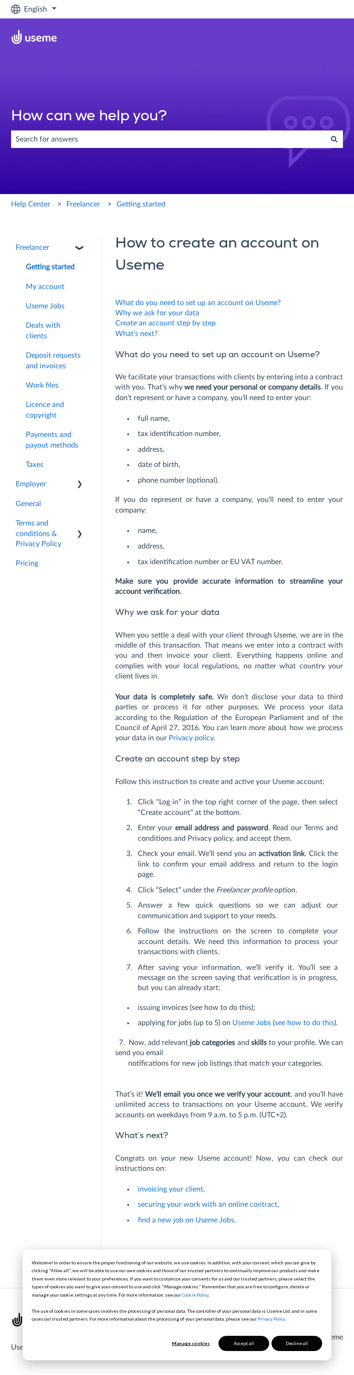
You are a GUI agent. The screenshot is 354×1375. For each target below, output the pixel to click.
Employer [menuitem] (31, 484)
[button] (79, 248)
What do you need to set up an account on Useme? (198, 303)
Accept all (244, 1343)
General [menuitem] (28, 504)
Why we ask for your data (157, 313)
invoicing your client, (171, 1189)
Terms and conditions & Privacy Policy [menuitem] (38, 533)
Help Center (30, 204)
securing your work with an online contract (207, 1204)
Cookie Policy (195, 1295)
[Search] (334, 139)
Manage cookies (191, 1343)
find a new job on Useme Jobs (186, 1220)
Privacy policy (191, 738)
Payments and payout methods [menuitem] (52, 439)
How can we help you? (89, 116)
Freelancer (83, 204)
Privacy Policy (271, 1319)
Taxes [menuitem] (34, 464)
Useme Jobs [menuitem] (45, 306)
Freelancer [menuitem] (32, 247)
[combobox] (168, 139)
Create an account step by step (165, 323)
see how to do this (304, 1023)
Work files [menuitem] (42, 385)
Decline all (297, 1343)
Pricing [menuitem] (27, 563)
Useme (22, 1347)
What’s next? (136, 333)
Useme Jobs (251, 1023)
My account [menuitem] (45, 286)
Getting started (141, 204)
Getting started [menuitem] (50, 267)
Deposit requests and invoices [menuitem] (53, 360)
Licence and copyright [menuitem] (45, 410)
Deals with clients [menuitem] (43, 330)
